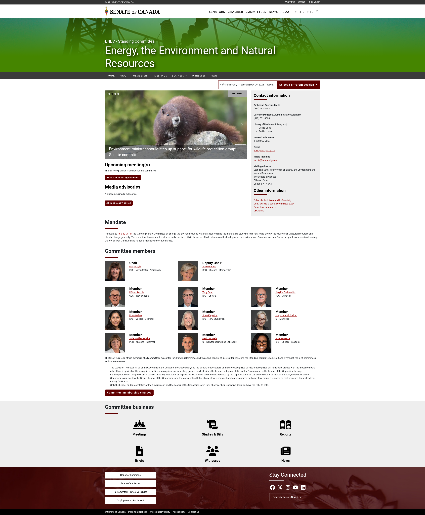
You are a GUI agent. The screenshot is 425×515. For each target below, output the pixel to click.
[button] (217, 11)
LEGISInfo (259, 210)
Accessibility (179, 512)
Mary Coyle (135, 266)
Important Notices (137, 512)
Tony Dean (207, 292)
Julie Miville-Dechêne (139, 338)
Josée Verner (209, 266)
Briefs (139, 461)
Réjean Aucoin (136, 292)
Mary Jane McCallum (286, 315)
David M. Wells (209, 338)
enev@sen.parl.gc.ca (264, 150)
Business (178, 75)
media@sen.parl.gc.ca (265, 160)
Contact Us (193, 512)
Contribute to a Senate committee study (274, 203)
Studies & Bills (212, 434)
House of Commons (130, 475)
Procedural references (265, 207)
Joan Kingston (209, 315)
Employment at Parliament (130, 500)
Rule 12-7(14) (125, 233)
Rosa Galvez (135, 315)
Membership (141, 75)
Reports (285, 434)
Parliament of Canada (119, 2)
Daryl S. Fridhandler (285, 292)
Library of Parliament (130, 483)
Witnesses (199, 75)
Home (111, 75)
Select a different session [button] (297, 84)
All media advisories (118, 203)
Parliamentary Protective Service (130, 492)
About (124, 75)
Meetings (160, 75)
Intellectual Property (159, 512)
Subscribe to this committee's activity (273, 200)
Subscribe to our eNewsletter (287, 497)
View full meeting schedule (122, 177)
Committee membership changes (129, 392)
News (214, 75)
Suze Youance (282, 338)
